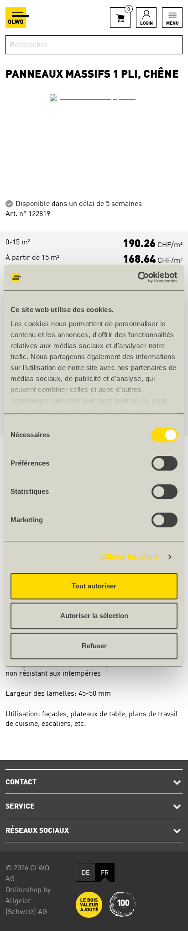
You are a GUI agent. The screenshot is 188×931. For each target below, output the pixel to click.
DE (85, 873)
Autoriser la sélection (94, 615)
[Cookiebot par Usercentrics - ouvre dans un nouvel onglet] (138, 277)
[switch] (164, 463)
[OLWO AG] (17, 17)
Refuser (94, 646)
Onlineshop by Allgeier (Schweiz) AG (28, 901)
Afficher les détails (130, 557)
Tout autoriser (94, 586)
